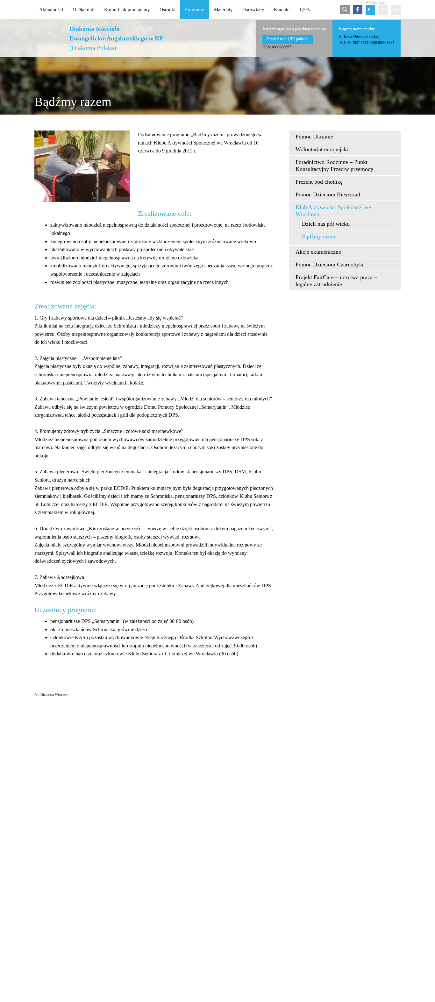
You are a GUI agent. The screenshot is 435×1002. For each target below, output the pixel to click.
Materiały (223, 9)
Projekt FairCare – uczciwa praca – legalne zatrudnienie (336, 280)
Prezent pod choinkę (319, 182)
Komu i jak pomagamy (127, 9)
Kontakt (282, 9)
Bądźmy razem (319, 236)
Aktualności (51, 9)
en (383, 9)
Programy (194, 9)
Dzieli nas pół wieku (326, 224)
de (396, 9)
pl (370, 9)
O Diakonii (84, 9)
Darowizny (253, 9)
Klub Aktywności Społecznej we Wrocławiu (333, 210)
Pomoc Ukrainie (314, 136)
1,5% (304, 9)
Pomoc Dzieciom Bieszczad (328, 194)
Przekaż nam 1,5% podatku (287, 39)
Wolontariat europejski (322, 149)
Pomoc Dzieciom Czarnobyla (329, 264)
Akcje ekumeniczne (318, 252)
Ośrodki (167, 9)
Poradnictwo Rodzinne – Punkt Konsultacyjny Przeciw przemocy (334, 165)
